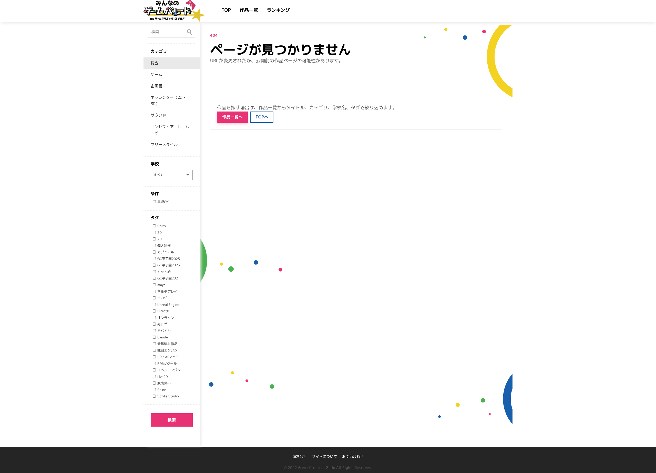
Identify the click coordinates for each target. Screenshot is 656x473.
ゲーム (156, 74)
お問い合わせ (353, 456)
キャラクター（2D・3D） (168, 100)
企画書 (156, 86)
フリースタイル (164, 144)
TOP (226, 10)
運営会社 (299, 456)
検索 (172, 420)
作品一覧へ (232, 117)
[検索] (190, 32)
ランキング (278, 10)
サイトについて (324, 456)
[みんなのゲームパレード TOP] (179, 11)
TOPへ (261, 117)
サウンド (158, 115)
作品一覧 (249, 10)
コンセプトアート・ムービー (170, 130)
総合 (154, 63)
